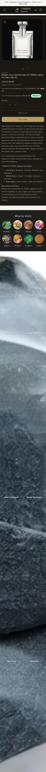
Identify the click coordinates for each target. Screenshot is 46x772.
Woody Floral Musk (24, 166)
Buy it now (23, 119)
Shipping (4, 84)
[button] (4, 9)
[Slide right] (27, 68)
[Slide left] (18, 68)
